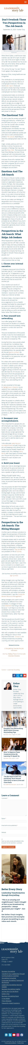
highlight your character (10, 387)
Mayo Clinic (10, 150)
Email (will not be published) (10, 825)
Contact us (18, 636)
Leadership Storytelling (13, 670)
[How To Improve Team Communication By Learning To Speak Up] (14, 749)
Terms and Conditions (10, 1043)
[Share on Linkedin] (21, 675)
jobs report (9, 86)
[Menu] (25, 2)
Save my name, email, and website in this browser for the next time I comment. (13, 842)
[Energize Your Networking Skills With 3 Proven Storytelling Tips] (14, 724)
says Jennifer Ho (20, 549)
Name (4, 818)
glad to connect (14, 352)
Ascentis (18, 551)
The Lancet (10, 137)
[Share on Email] (24, 675)
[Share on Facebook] (14, 675)
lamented (8, 606)
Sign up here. (14, 575)
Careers (4, 670)
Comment (5, 798)
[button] (6, 1034)
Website (4, 832)
